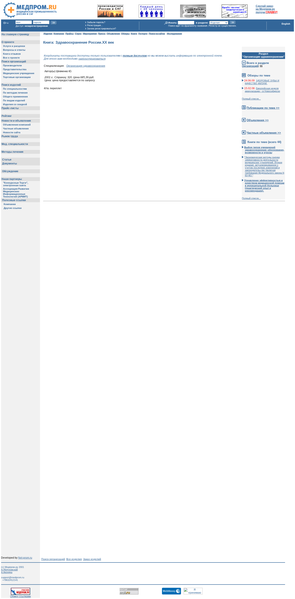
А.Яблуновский (9, 569)
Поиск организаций (53, 559)
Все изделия (74, 559)
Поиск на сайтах (156, 33)
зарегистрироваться (91, 58)
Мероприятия (89, 33)
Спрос (78, 33)
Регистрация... (95, 25)
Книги (133, 33)
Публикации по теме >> (263, 108)
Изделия (47, 33)
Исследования (174, 33)
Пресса (102, 33)
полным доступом (135, 55)
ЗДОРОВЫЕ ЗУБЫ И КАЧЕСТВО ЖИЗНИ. (262, 82)
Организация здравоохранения (85, 65)
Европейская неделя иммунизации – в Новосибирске (262, 89)
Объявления (113, 33)
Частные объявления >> (264, 132)
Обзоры (125, 33)
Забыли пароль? (96, 22)
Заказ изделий (92, 559)
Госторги (143, 33)
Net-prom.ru (25, 557)
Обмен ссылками (20, 596)
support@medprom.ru (12, 577)
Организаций (250, 66)
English (286, 23)
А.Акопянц (6, 572)
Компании (58, 33)
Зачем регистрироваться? (101, 28)
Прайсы (69, 33)
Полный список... (251, 98)
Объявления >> (258, 120)
